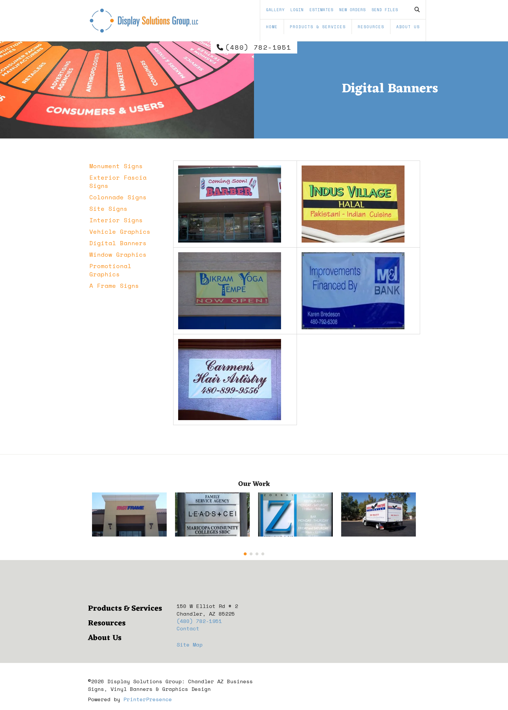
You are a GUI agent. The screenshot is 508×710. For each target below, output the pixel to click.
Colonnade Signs (118, 197)
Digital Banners (118, 243)
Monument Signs (116, 166)
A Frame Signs (114, 285)
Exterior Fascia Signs (118, 181)
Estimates (321, 10)
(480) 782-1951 (258, 47)
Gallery (275, 10)
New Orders (352, 10)
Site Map (190, 644)
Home (272, 27)
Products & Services (318, 27)
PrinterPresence (147, 699)
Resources (371, 27)
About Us (408, 27)
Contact (188, 628)
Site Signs (108, 208)
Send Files (385, 10)
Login (297, 10)
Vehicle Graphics (120, 231)
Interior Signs (116, 220)
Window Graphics (118, 254)
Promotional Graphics (110, 270)
